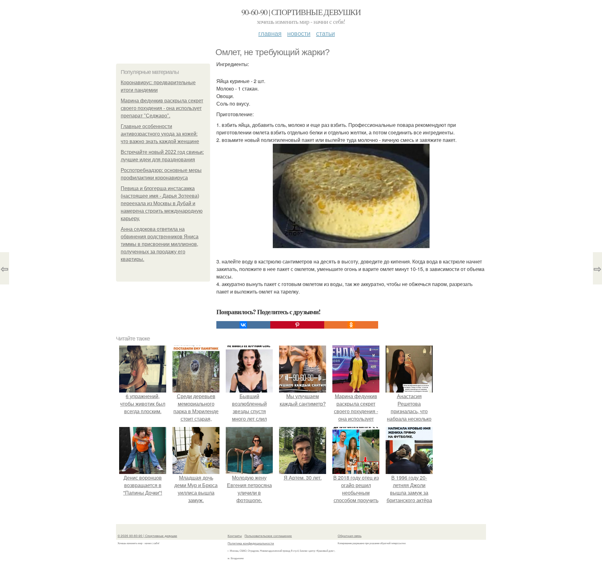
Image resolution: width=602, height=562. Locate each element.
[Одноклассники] (351, 325)
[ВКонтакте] (243, 325)
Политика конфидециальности (251, 543)
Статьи (325, 33)
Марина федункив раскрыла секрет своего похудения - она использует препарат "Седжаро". (162, 108)
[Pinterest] (297, 325)
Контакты (235, 535)
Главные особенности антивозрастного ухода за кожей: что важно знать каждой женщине (160, 134)
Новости (298, 33)
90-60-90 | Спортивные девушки (301, 12)
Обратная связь (350, 535)
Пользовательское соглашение (268, 535)
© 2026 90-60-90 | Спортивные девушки (147, 535)
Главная (270, 33)
